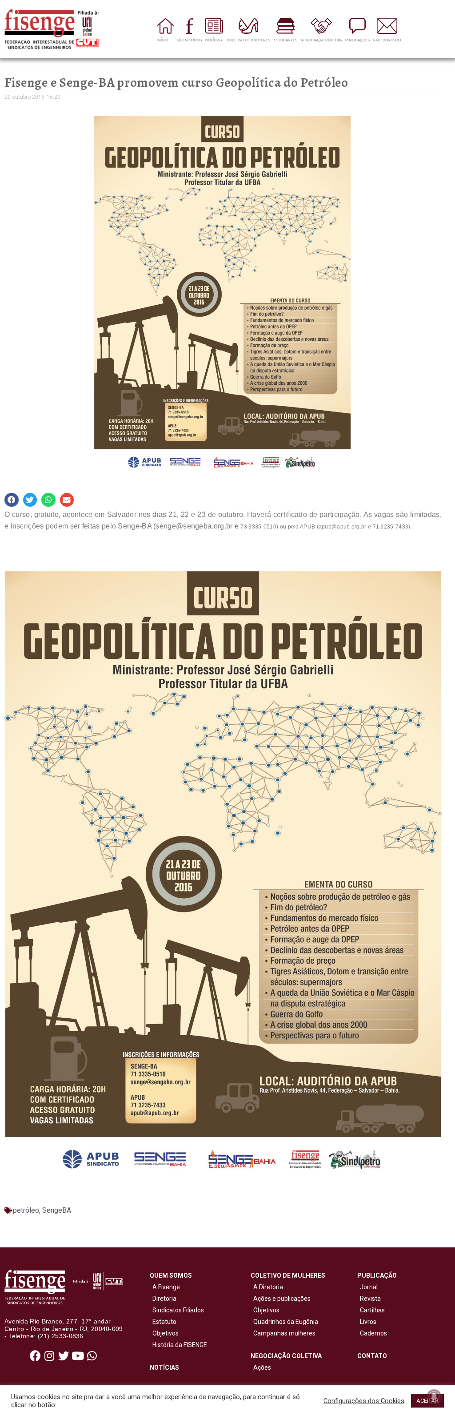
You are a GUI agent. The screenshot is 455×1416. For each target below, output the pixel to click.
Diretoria (163, 1298)
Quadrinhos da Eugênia (284, 1321)
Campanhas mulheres (283, 1333)
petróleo (26, 1210)
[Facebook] (35, 1355)
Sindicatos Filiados (177, 1310)
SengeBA (56, 1210)
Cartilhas (372, 1310)
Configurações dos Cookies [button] (363, 1401)
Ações (261, 1367)
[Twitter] (63, 1355)
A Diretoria (267, 1287)
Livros (368, 1321)
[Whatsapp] (92, 1355)
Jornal (369, 1287)
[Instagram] (49, 1355)
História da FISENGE (178, 1344)
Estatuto (163, 1321)
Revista (370, 1298)
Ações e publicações (281, 1298)
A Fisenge (165, 1287)
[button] (11, 500)
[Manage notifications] (434, 1396)
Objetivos (164, 1333)
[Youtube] (77, 1355)
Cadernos (373, 1333)
